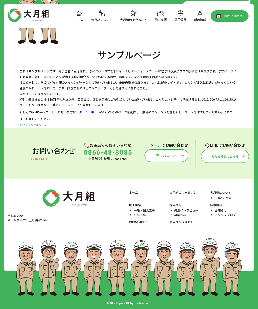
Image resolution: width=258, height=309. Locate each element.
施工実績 (135, 205)
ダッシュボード (89, 112)
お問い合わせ (138, 222)
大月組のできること (183, 192)
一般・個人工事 (144, 210)
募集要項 (180, 214)
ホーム (133, 192)
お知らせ (221, 210)
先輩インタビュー (186, 210)
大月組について (220, 192)
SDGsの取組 (223, 198)
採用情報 (175, 205)
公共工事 (140, 214)
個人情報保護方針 (181, 222)
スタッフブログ (225, 214)
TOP (22, 125)
